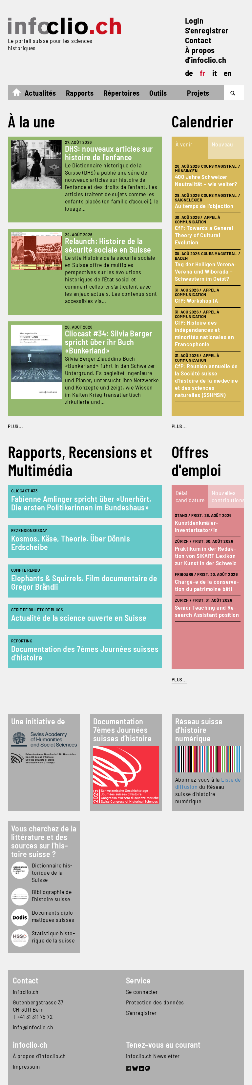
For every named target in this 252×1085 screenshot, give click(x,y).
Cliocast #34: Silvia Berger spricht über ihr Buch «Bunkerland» (108, 342)
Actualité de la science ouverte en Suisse (78, 617)
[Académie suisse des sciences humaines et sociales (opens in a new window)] (44, 739)
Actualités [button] (40, 92)
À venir (184, 144)
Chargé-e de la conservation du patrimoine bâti (207, 585)
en (228, 73)
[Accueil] (64, 25)
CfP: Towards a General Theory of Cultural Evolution (204, 235)
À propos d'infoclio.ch (39, 1055)
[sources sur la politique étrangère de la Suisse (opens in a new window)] (20, 917)
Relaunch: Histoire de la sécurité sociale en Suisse (108, 245)
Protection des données (155, 1002)
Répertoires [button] (122, 92)
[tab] (190, 148)
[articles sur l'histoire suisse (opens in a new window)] (20, 870)
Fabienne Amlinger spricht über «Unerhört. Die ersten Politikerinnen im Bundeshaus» (81, 503)
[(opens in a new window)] (208, 759)
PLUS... (15, 426)
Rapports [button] (80, 92)
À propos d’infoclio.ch (205, 55)
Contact (198, 40)
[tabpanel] (208, 287)
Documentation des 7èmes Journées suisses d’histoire (84, 653)
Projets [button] (198, 92)
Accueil (19, 94)
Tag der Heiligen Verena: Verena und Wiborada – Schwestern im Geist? (205, 271)
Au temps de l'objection (204, 205)
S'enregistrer (207, 30)
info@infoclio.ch (33, 1027)
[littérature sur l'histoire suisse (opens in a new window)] (20, 896)
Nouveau (222, 144)
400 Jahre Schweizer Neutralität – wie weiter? (206, 180)
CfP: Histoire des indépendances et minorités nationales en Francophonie (204, 333)
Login (194, 20)
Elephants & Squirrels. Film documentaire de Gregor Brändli (84, 582)
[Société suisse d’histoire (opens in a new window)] (44, 758)
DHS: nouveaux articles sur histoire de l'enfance (109, 153)
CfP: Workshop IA (196, 300)
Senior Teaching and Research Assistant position (207, 611)
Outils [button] (158, 92)
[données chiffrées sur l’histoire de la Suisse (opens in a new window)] (20, 938)
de (189, 73)
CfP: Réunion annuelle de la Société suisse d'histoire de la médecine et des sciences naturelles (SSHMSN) (206, 380)
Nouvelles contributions (227, 496)
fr (203, 73)
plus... (179, 426)
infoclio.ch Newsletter (153, 1055)
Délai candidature (190, 496)
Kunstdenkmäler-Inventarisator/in (197, 526)
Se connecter (142, 991)
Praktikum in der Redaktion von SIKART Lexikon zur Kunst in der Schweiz (205, 555)
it (214, 73)
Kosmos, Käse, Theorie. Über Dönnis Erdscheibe (70, 543)
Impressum (26, 1066)
